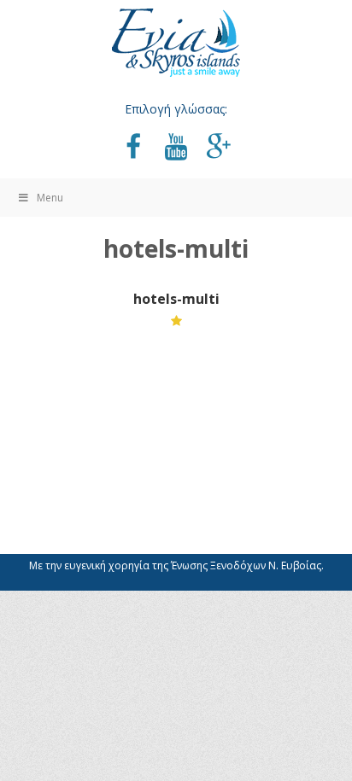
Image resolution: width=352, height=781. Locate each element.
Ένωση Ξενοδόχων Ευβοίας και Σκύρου (176, 43)
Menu (50, 197)
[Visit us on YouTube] (176, 148)
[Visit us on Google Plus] (218, 148)
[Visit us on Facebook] (133, 148)
